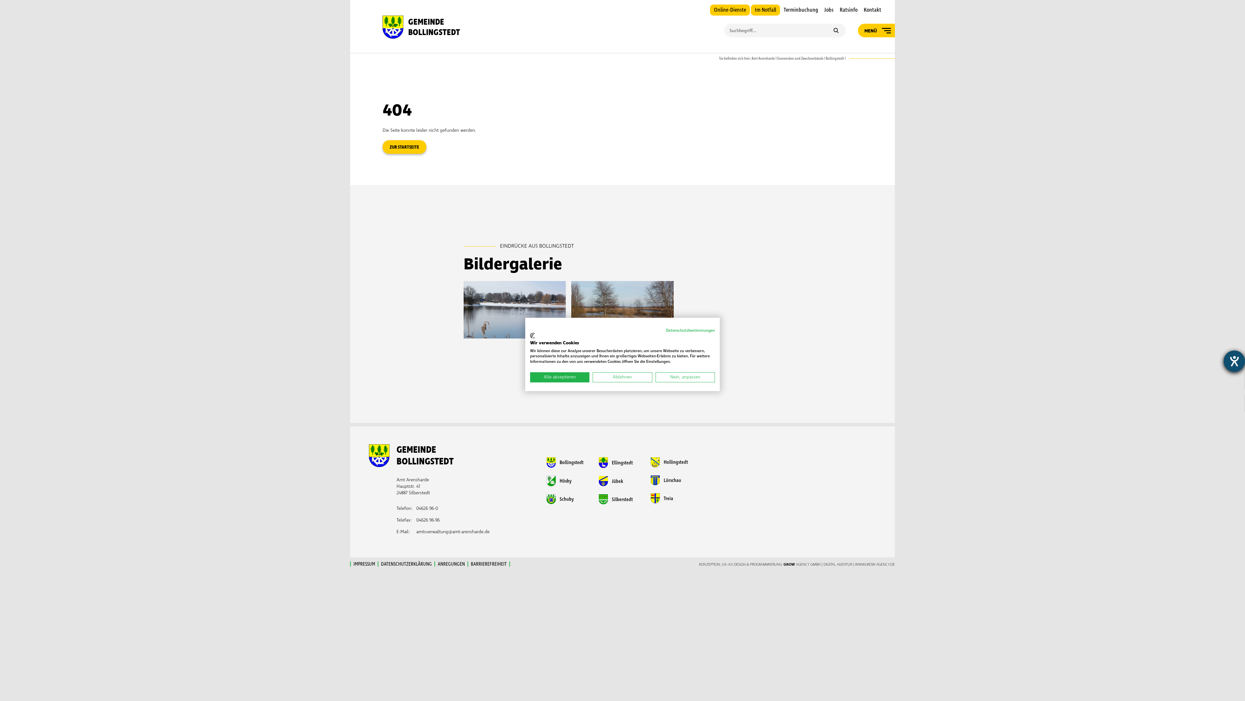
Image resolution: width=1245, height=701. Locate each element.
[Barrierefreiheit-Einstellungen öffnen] (1234, 361)
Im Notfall (765, 10)
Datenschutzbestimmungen (690, 330)
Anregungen (451, 564)
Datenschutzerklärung (406, 564)
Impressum (364, 564)
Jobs (829, 10)
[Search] (836, 31)
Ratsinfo (849, 10)
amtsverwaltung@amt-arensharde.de (453, 532)
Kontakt (872, 10)
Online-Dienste (730, 10)
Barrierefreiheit (489, 564)
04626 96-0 (427, 508)
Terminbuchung (801, 10)
